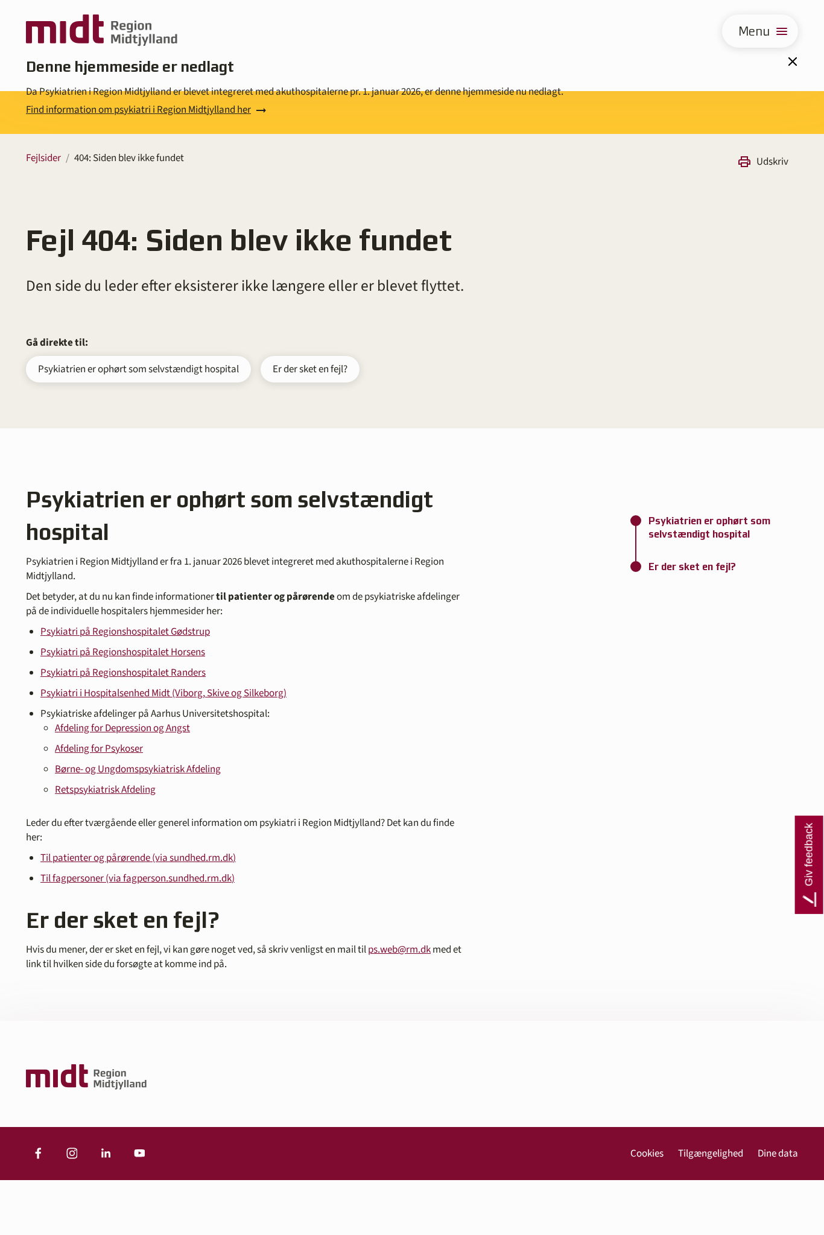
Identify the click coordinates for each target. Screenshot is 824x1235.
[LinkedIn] (105, 1153)
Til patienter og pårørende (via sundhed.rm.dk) (138, 858)
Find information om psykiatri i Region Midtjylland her (138, 110)
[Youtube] (139, 1153)
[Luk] (792, 62)
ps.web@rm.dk (399, 949)
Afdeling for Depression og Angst (122, 728)
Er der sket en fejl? (310, 369)
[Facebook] (38, 1153)
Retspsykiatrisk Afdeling (105, 790)
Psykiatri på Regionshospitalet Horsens (122, 652)
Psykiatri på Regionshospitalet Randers (123, 672)
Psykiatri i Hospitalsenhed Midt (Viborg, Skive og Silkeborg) (163, 693)
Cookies (647, 1153)
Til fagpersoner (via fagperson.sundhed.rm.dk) (137, 878)
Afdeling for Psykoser (99, 748)
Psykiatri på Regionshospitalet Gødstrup (125, 631)
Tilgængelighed (710, 1153)
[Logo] (101, 31)
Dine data (778, 1153)
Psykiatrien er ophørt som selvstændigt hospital (138, 369)
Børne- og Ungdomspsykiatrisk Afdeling (138, 769)
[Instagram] (72, 1153)
